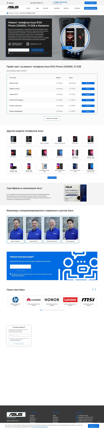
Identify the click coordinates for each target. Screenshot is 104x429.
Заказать (88, 83)
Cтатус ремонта (90, 2)
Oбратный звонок (90, 8)
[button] (92, 289)
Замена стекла (14, 89)
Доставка (57, 8)
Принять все (93, 426)
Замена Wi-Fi (14, 94)
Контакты (77, 8)
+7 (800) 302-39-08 (60, 2)
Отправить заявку (37, 50)
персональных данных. (18, 275)
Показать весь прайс (52, 118)
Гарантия (45, 8)
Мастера (66, 8)
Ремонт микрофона (16, 111)
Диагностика (14, 83)
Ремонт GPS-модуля (16, 100)
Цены (37, 8)
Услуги (28, 8)
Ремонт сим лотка (16, 105)
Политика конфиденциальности (39, 426)
